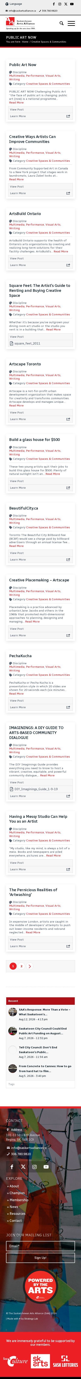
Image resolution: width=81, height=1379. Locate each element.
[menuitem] (20, 11)
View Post (17, 109)
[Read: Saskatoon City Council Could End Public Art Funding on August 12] (12, 1031)
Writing (14, 79)
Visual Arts (52, 75)
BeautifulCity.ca (23, 508)
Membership (19, 1200)
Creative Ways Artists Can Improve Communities (32, 139)
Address (16, 1130)
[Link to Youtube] (72, 4)
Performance (35, 75)
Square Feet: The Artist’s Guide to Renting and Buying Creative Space (39, 290)
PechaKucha (20, 655)
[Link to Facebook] (54, 4)
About (14, 1186)
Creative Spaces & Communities (48, 84)
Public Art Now (21, 37)
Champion (17, 1193)
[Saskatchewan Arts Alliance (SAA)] (33, 23)
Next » (29, 966)
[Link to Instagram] (60, 4)
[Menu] (69, 23)
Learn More (18, 116)
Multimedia (17, 75)
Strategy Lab (31, 1318)
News (14, 1207)
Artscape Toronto (25, 364)
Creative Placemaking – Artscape (39, 580)
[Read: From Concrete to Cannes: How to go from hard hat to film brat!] (12, 1068)
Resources (18, 1214)
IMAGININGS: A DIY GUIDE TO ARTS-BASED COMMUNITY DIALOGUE (36, 732)
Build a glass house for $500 (34, 439)
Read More (16, 102)
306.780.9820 (49, 11)
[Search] (59, 23)
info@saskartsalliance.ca (22, 11)
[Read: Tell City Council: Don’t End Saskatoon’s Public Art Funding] (12, 1049)
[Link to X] (66, 4)
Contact (16, 1221)
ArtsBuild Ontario (25, 213)
